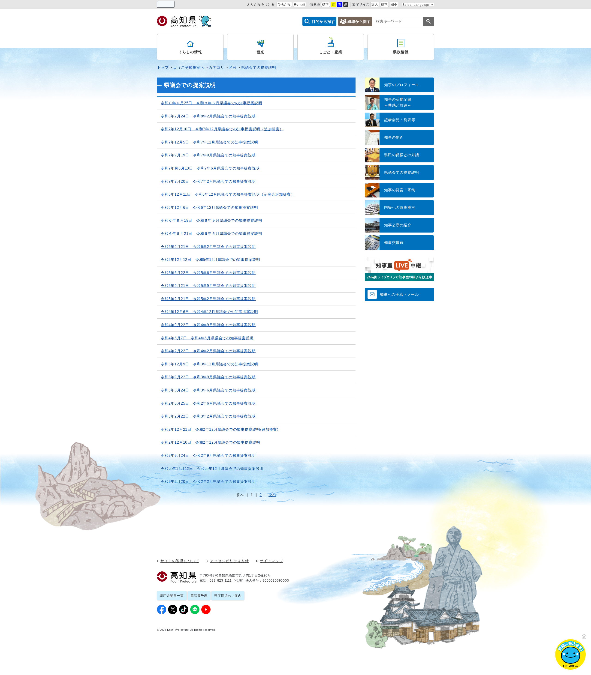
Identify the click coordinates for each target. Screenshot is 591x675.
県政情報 (400, 52)
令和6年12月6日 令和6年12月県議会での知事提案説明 (209, 207)
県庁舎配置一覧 (172, 595)
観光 (260, 52)
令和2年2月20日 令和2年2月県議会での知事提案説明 (208, 482)
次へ (272, 495)
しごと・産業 (330, 52)
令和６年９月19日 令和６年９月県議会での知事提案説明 (211, 220)
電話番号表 (199, 595)
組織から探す (359, 22)
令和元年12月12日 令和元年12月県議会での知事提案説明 (212, 469)
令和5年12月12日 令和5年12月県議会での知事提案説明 (210, 260)
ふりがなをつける (260, 4)
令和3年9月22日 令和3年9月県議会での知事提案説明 (208, 377)
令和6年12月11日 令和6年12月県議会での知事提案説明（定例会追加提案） (228, 194)
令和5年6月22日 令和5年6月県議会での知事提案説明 (208, 273)
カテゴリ (216, 67)
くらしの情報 (190, 52)
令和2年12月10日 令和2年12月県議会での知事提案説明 (210, 442)
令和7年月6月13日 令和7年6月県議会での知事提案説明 (210, 168)
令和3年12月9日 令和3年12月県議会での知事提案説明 (209, 364)
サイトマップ (271, 561)
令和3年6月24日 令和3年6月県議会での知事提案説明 (208, 390)
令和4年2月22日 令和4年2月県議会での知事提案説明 (208, 351)
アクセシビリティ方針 (229, 561)
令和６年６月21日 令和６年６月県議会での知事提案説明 (211, 234)
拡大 (374, 4)
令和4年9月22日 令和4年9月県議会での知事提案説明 (208, 325)
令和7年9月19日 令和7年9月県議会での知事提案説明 (208, 155)
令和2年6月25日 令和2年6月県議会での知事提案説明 (208, 403)
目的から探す (323, 22)
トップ (163, 67)
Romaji (299, 4)
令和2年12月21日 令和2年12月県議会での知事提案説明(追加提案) (219, 429)
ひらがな (284, 4)
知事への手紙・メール (399, 294)
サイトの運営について (179, 561)
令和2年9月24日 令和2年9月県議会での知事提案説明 (208, 455)
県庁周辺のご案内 (227, 595)
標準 (325, 4)
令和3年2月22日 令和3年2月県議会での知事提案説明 (208, 416)
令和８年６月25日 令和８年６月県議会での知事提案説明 (211, 103)
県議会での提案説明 (258, 67)
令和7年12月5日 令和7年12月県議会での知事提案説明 (209, 142)
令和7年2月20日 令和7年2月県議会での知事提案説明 (208, 181)
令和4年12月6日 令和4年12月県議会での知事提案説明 (209, 312)
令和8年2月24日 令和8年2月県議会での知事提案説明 (208, 116)
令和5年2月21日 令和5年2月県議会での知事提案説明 (208, 299)
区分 (233, 67)
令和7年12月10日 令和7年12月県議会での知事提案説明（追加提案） (222, 129)
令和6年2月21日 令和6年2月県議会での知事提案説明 (208, 247)
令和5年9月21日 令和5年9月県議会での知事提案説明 (208, 286)
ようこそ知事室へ (188, 67)
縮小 (394, 4)
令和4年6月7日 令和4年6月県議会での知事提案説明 (207, 338)
